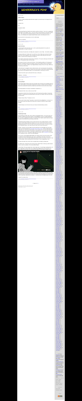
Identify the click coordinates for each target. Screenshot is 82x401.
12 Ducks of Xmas (59, 76)
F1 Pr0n (57, 82)
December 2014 (58, 205)
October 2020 (58, 115)
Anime (57, 77)
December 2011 (58, 251)
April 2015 (57, 200)
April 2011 (57, 261)
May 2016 (57, 183)
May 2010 (57, 275)
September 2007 (58, 316)
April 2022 (57, 105)
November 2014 (58, 206)
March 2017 (58, 170)
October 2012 (58, 238)
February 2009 (58, 295)
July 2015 (57, 196)
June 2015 (57, 197)
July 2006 (57, 334)
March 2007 (58, 324)
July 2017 (57, 165)
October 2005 (58, 346)
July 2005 (57, 350)
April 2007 (57, 323)
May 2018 (57, 152)
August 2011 (58, 256)
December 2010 (58, 266)
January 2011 (58, 265)
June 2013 (57, 228)
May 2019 (57, 137)
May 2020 (57, 121)
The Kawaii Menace (59, 361)
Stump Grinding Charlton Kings (60, 56)
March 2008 (58, 309)
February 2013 (58, 233)
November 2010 (58, 268)
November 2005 (58, 345)
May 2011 (57, 260)
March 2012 (58, 247)
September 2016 (58, 178)
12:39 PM (26, 41)
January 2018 (58, 157)
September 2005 (58, 347)
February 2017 (58, 171)
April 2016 (57, 184)
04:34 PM (26, 76)
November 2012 (58, 237)
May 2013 (57, 229)
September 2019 (58, 132)
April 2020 (57, 123)
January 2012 (58, 250)
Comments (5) (30, 76)
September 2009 (58, 286)
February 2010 (58, 279)
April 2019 (57, 138)
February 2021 (58, 110)
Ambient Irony (58, 365)
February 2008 (58, 310)
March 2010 (58, 278)
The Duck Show (58, 374)
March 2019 (58, 139)
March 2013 (58, 232)
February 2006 (58, 341)
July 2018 (57, 150)
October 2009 (58, 284)
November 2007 (58, 314)
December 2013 (58, 220)
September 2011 (58, 255)
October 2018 (58, 146)
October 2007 (58, 315)
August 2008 (58, 302)
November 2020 (58, 114)
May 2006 (57, 337)
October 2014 (58, 207)
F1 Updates (58, 84)
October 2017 (58, 161)
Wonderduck (22, 41)
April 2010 (57, 277)
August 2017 (58, 164)
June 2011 (57, 259)
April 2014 (57, 215)
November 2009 (58, 283)
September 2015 (58, 193)
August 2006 (58, 333)
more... (19, 107)
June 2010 (57, 274)
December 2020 (58, 112)
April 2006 (57, 338)
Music (57, 86)
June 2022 (57, 102)
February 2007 (58, 325)
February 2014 (58, 218)
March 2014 (58, 216)
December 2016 (58, 174)
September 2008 (58, 301)
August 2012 (58, 241)
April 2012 (57, 246)
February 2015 (58, 202)
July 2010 (57, 273)
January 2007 (58, 327)
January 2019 (58, 142)
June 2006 (57, 336)
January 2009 (58, 296)
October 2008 (58, 300)
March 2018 (58, 155)
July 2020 (57, 119)
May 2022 (57, 103)
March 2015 (58, 201)
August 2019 (58, 133)
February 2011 (58, 264)
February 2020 (58, 125)
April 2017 (57, 169)
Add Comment (34, 41)
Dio (56, 32)
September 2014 (58, 209)
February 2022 (58, 107)
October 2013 (58, 223)
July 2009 (57, 288)
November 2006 (58, 329)
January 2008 (58, 311)
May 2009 (57, 291)
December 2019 (58, 128)
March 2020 (58, 124)
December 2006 (58, 328)
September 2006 (58, 332)
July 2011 (57, 257)
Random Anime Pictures (60, 89)
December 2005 (58, 343)
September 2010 (58, 270)
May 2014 (57, 214)
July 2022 (57, 101)
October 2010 (58, 269)
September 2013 (58, 224)
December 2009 (58, 282)
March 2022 (58, 106)
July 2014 (57, 211)
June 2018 (57, 151)
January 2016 (58, 188)
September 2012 (58, 239)
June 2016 (57, 182)
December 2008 (58, 297)
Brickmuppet (58, 357)
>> (38, 183)
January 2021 (58, 111)
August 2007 (58, 318)
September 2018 (58, 147)
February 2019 (58, 141)
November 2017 (58, 160)
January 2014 (58, 219)
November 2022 (58, 96)
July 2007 (57, 319)
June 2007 (57, 320)
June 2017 (57, 166)
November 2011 (58, 252)
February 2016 (58, 187)
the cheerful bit (45, 132)
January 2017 (58, 173)
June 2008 (57, 305)
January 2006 (58, 342)
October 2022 (58, 97)
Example (57, 81)
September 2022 (58, 98)
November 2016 (58, 175)
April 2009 (57, 292)
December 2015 (58, 189)
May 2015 (57, 198)
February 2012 (58, 248)
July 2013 (57, 227)
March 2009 (58, 293)
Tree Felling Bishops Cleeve (59, 62)
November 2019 (58, 129)
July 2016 (57, 180)
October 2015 (58, 192)
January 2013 (58, 234)
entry (57, 27)
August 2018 (58, 148)
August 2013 (58, 225)
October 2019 (58, 130)
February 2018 (58, 156)
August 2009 (58, 287)
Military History (58, 85)
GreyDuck (57, 359)
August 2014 (58, 210)
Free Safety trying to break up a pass (37, 128)
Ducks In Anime (58, 80)
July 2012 (57, 242)
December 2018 (58, 143)
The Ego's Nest (58, 369)
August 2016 (58, 179)
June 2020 (57, 120)
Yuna (57, 28)
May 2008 (57, 306)
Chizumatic (58, 354)
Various (57, 91)
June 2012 (57, 243)
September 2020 (58, 116)
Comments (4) (30, 41)
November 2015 (58, 191)
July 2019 (57, 134)
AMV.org (57, 372)
